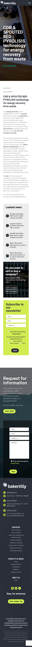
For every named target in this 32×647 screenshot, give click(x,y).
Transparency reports (16, 627)
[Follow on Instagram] (12, 588)
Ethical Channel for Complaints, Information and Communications (15, 621)
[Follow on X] (19, 588)
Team (16, 580)
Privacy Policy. (16, 334)
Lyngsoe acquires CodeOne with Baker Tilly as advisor (17, 226)
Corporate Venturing (16, 550)
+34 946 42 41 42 (12, 492)
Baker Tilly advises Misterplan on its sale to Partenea (18, 245)
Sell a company (11, 288)
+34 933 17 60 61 (12, 510)
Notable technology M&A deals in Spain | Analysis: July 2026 (17, 216)
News (16, 561)
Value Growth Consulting (16, 545)
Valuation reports (16, 572)
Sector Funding (9, 66)
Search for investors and (16, 535)
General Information (21, 623)
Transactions (16, 567)
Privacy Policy (10, 619)
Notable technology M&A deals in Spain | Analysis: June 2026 (17, 235)
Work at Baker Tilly (16, 601)
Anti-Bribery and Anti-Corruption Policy (15, 625)
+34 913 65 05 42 (12, 500)
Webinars (16, 569)
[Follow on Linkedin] (16, 588)
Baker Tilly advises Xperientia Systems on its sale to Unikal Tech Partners (17, 256)
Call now (9, 411)
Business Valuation (16, 540)
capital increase (16, 537)
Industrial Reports (16, 564)
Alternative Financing (16, 543)
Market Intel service (16, 548)
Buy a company (11, 292)
